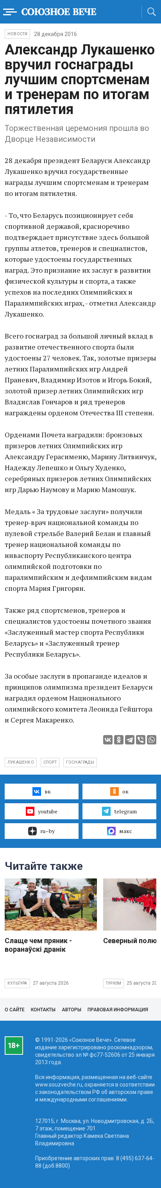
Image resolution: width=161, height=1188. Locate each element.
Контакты (43, 1009)
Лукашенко (20, 762)
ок (125, 791)
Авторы (71, 1009)
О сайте (15, 1009)
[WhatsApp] (151, 739)
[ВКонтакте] (108, 739)
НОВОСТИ (17, 34)
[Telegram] (129, 739)
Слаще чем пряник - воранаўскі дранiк (38, 944)
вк (48, 791)
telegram (125, 811)
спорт (50, 762)
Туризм (113, 983)
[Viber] (140, 739)
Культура (17, 983)
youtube (47, 811)
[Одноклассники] (118, 739)
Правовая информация (118, 1009)
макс (125, 831)
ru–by (47, 831)
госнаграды (80, 762)
